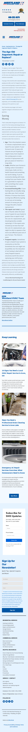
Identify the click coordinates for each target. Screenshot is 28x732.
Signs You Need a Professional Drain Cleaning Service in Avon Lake (13, 422)
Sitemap (17, 725)
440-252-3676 (14, 17)
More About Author (7, 320)
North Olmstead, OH (12, 99)
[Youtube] (12, 701)
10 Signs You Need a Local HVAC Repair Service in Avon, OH (14, 373)
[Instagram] (6, 64)
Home (3, 46)
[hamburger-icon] (3, 37)
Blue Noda (11, 720)
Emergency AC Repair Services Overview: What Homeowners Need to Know (13, 470)
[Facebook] (3, 64)
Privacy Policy (15, 606)
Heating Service (10, 46)
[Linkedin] (12, 64)
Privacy (6, 725)
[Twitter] (9, 64)
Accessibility (11, 725)
